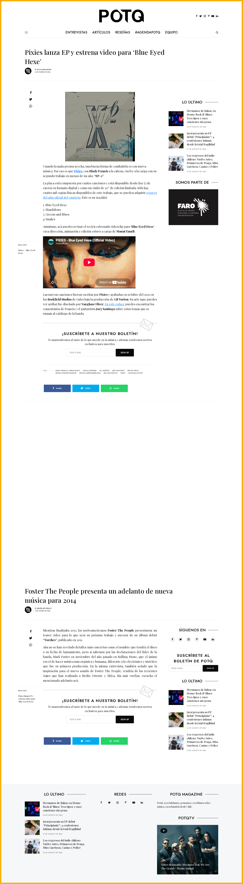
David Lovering (90, 370)
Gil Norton (104, 370)
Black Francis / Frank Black (68, 370)
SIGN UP (125, 352)
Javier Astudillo (44, 608)
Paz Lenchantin (111, 373)
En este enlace (115, 304)
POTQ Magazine (44, 69)
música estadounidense (66, 373)
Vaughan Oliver (135, 373)
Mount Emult (133, 370)
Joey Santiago (118, 370)
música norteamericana (90, 373)
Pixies (78, 171)
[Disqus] (121, 442)
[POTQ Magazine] (121, 16)
